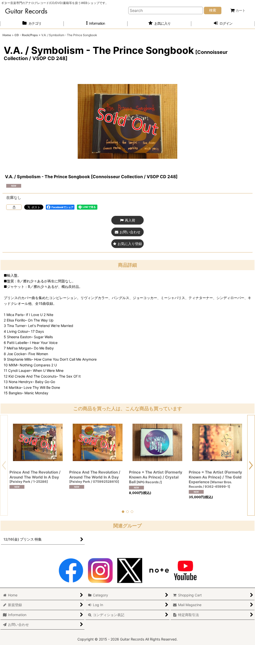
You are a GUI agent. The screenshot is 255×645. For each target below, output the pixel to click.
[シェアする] (14, 207)
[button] (96, 23)
